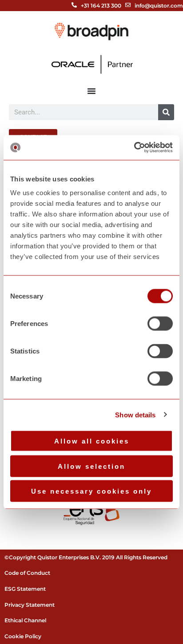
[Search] (166, 112)
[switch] (160, 324)
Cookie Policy (22, 636)
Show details (135, 414)
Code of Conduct (27, 572)
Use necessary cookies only (91, 491)
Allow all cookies (91, 441)
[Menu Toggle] (91, 90)
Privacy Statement (29, 604)
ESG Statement (25, 588)
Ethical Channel (25, 620)
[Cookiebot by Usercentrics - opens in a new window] (134, 147)
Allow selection (91, 466)
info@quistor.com (159, 5)
